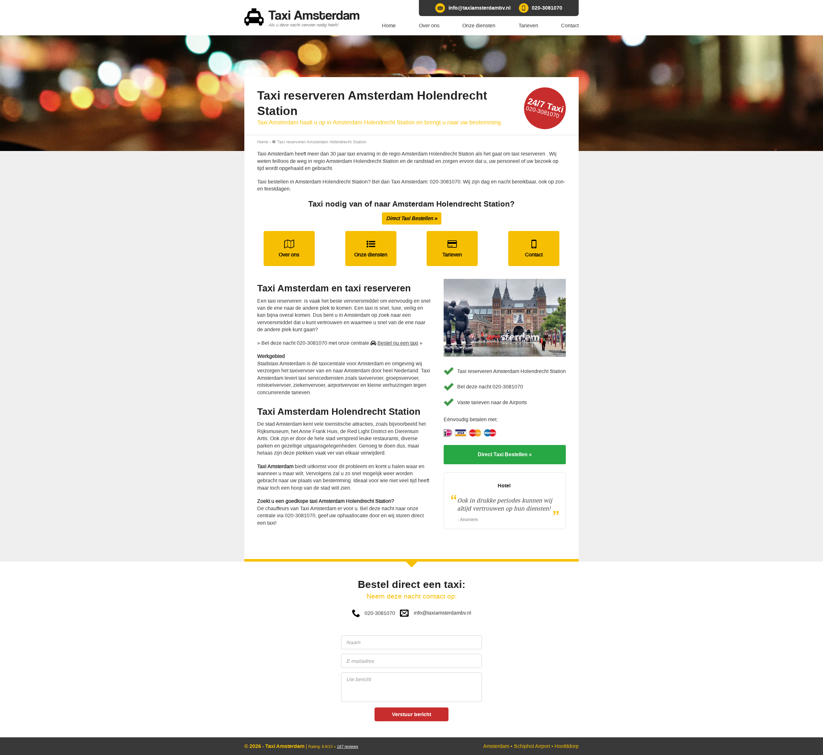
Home (262, 142)
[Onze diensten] (370, 248)
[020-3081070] (540, 8)
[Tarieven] (452, 248)
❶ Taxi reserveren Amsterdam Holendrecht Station (319, 142)
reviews (347, 746)
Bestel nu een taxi (397, 343)
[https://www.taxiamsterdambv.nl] (305, 17)
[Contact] (533, 248)
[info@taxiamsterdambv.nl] (472, 8)
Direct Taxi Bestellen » (411, 218)
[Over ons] (289, 248)
